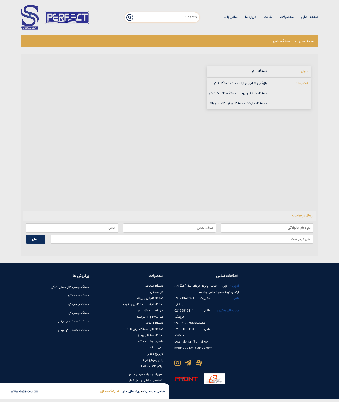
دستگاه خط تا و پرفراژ (150, 335)
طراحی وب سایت (154, 391)
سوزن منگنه (156, 347)
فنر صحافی (156, 292)
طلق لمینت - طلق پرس (150, 310)
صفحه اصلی (307, 41)
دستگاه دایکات (154, 323)
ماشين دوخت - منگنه (150, 341)
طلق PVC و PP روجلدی (149, 316)
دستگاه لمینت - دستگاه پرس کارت (143, 304)
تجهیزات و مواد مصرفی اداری (146, 374)
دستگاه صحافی (154, 285)
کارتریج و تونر (155, 353)
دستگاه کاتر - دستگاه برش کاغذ (145, 329)
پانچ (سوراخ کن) (153, 360)
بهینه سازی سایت (129, 391)
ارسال (35, 239)
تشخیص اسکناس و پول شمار (146, 380)
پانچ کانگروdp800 (151, 366)
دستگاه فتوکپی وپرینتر (150, 298)
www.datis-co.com (24, 391)
